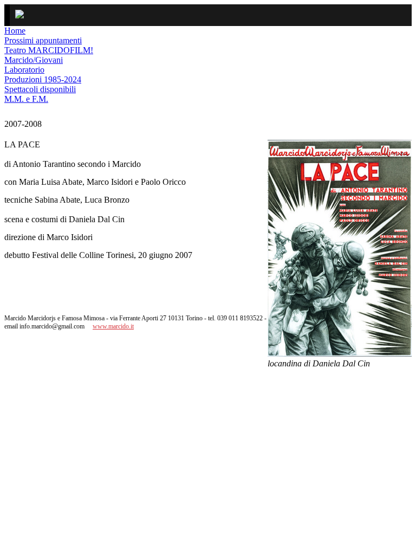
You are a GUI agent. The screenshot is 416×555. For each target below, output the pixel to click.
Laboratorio (24, 69)
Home (14, 30)
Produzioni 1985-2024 (42, 79)
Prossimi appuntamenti (43, 40)
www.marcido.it (113, 326)
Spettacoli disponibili (40, 89)
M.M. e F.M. (26, 99)
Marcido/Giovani (33, 59)
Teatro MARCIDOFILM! (48, 50)
